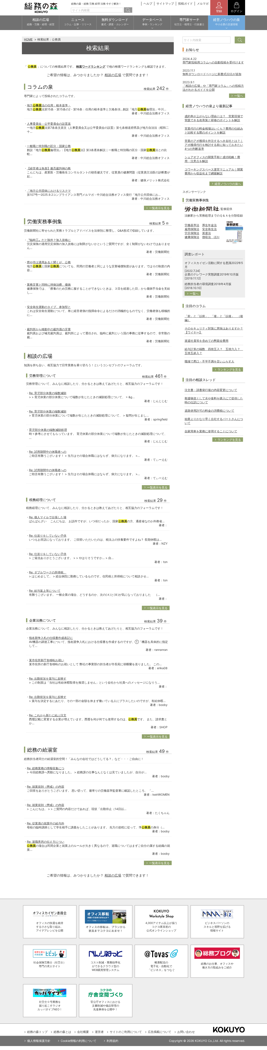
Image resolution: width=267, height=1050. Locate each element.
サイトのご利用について (126, 1032)
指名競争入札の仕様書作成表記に (51, 638)
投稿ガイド (185, 3)
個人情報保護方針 (38, 1040)
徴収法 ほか (211, 237)
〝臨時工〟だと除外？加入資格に (49, 240)
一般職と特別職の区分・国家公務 (49, 146)
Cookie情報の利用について (78, 1040)
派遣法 (206, 233)
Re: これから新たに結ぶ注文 (47, 715)
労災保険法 (192, 233)
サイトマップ (165, 3)
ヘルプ (148, 3)
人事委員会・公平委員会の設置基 (49, 123)
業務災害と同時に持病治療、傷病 (49, 284)
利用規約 (112, 1040)
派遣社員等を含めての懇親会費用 (206, 340)
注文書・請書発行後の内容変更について (211, 390)
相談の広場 (113, 75)
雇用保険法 (192, 229)
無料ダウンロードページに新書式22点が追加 (212, 74)
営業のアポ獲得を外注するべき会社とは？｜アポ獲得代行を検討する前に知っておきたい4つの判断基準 (214, 144)
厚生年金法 (209, 225)
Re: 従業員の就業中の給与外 (45, 823)
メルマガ (203, 3)
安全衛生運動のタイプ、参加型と (49, 307)
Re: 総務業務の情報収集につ (45, 768)
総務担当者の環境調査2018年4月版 (208, 284)
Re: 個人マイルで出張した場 (47, 517)
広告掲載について (159, 1032)
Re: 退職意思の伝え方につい (45, 841)
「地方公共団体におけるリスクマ (49, 190)
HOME (28, 39)
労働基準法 (192, 225)
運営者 (99, 1032)
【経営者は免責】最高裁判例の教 (49, 168)
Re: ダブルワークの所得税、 (47, 572)
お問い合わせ (186, 1032)
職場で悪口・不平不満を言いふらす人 (209, 361)
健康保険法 (192, 237)
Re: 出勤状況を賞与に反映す (47, 678)
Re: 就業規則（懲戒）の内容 (45, 786)
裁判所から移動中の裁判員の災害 (49, 329)
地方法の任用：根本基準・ (49, 105)
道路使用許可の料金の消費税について (209, 410)
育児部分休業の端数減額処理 (48, 430)
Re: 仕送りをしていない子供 (47, 535)
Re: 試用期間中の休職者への (47, 451)
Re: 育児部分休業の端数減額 (47, 393)
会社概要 (83, 1032)
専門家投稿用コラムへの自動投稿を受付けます (213, 62)
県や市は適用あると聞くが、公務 (49, 262)
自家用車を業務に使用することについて (211, 431)
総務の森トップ (37, 1032)
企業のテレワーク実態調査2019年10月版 (212, 274)
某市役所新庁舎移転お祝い (46, 660)
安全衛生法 (209, 229)
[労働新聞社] (202, 208)
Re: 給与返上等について (44, 590)
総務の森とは (62, 1032)
